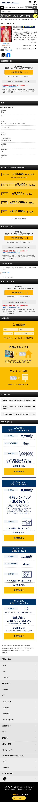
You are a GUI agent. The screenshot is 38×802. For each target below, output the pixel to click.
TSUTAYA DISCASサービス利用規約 (21, 646)
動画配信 (30, 7)
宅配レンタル (7, 701)
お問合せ (5, 738)
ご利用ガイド (6, 726)
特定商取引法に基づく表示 (8, 650)
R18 (35, 7)
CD (7, 7)
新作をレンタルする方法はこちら (11, 86)
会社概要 (4, 646)
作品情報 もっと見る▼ (29, 45)
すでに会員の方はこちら (26, 76)
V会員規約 (9, 646)
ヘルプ (4, 732)
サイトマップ (5, 652)
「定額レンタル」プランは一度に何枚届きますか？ (17, 414)
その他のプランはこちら (12, 76)
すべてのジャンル (15, 19)
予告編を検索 (8, 50)
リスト (30, 4)
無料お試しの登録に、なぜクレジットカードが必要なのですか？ (17, 407)
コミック (13, 7)
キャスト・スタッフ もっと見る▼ (26, 48)
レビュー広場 (6, 744)
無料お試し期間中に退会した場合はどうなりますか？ (17, 400)
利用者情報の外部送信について (22, 650)
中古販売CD (21, 7)
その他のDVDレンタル (27, 19)
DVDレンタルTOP (5, 19)
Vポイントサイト (7, 750)
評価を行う (6, 43)
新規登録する (19, 471)
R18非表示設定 (8, 720)
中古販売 (6, 714)
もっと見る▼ (32, 42)
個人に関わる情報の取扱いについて (25, 648)
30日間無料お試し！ (18, 72)
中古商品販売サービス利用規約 (9, 648)
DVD (2, 7)
